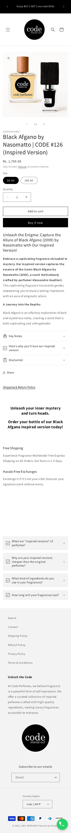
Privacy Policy (16, 654)
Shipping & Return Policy (19, 387)
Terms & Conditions (20, 662)
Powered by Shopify (48, 825)
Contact (13, 627)
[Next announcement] (63, 6)
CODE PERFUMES (29, 825)
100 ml (29, 180)
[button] (8, 29)
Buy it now (35, 223)
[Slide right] (44, 124)
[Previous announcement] (7, 6)
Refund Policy (16, 645)
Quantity (8, 189)
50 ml (11, 180)
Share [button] (10, 372)
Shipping (22, 166)
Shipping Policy (17, 636)
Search (12, 618)
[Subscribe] (55, 777)
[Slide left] (26, 124)
